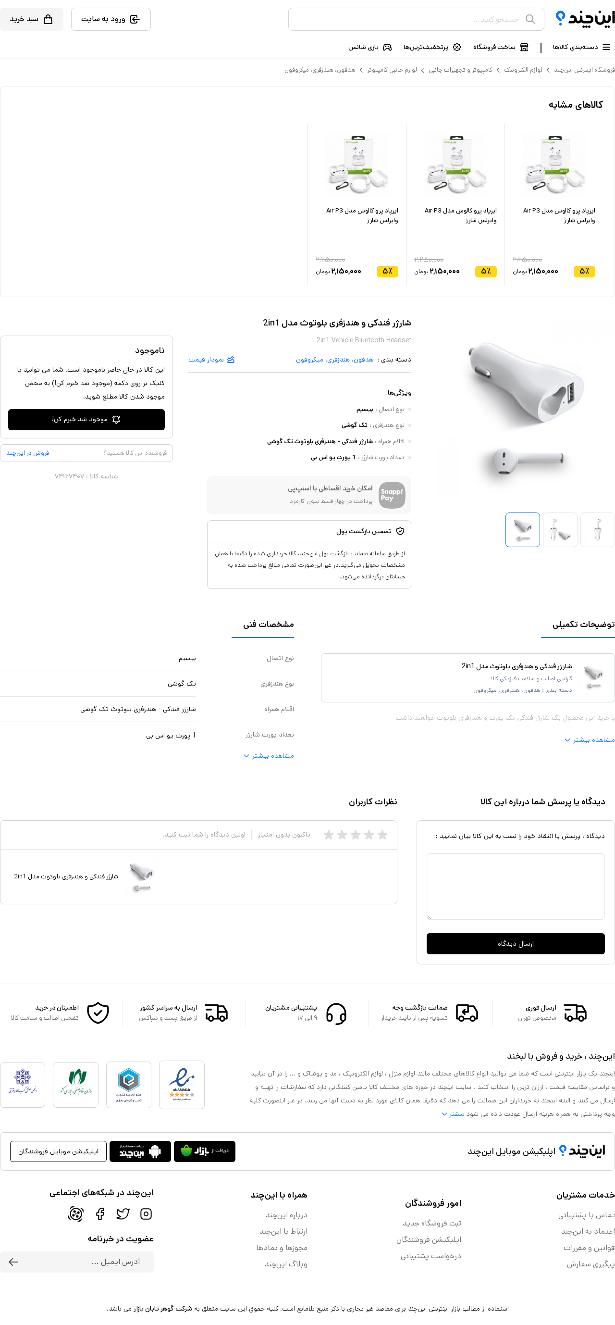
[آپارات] (76, 1214)
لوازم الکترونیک (523, 70)
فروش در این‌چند (27, 453)
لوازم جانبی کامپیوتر (392, 70)
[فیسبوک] (100, 1214)
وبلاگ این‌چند (286, 1264)
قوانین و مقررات (589, 1247)
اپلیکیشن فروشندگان (428, 1239)
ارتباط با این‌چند (283, 1231)
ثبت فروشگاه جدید (432, 1223)
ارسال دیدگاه (516, 944)
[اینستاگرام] (146, 1214)
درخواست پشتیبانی (431, 1256)
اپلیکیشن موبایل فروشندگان (58, 1151)
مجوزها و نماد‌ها (282, 1247)
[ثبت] (13, 1262)
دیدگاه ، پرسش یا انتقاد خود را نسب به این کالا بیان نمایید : (520, 836)
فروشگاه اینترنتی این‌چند (584, 70)
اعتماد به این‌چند (588, 1231)
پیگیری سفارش (591, 1264)
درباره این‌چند (287, 1215)
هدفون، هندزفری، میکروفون (320, 70)
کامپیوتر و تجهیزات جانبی (460, 70)
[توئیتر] (123, 1214)
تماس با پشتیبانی (586, 1215)
